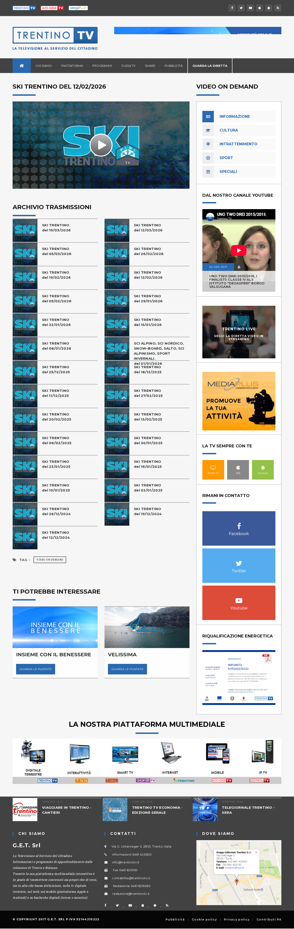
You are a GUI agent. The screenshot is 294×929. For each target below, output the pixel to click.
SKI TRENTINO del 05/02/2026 (56, 298)
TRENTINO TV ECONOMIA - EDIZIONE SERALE (157, 810)
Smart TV (213, 467)
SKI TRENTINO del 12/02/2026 (148, 275)
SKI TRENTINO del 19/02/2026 (56, 275)
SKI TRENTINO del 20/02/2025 (56, 416)
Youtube (239, 598)
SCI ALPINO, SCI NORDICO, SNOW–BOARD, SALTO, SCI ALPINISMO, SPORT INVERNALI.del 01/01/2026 (159, 353)
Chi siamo (44, 65)
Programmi (102, 65)
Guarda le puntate (36, 669)
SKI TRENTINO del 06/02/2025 (56, 440)
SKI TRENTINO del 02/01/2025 (148, 487)
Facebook (239, 523)
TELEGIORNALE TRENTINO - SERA (248, 810)
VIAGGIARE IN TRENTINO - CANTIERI (66, 810)
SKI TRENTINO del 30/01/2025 (148, 440)
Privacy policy (236, 919)
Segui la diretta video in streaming (239, 337)
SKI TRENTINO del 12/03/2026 (148, 227)
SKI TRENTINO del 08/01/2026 (56, 346)
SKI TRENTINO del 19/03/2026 (56, 227)
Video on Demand (49, 559)
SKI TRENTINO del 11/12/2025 (55, 393)
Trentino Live (239, 329)
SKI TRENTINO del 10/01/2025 (56, 487)
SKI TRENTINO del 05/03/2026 (56, 251)
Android (263, 467)
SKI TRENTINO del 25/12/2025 (56, 369)
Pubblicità (174, 65)
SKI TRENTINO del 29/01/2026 (148, 298)
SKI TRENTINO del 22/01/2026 (56, 322)
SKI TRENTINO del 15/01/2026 (148, 322)
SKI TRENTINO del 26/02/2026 (149, 251)
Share (150, 65)
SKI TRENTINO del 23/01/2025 (56, 464)
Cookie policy (204, 919)
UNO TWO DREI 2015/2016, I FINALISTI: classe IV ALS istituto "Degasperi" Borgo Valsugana (237, 281)
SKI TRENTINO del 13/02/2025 (148, 416)
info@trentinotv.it (125, 862)
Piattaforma (72, 65)
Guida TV (128, 65)
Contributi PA (269, 919)
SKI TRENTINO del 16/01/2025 (148, 464)
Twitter (239, 560)
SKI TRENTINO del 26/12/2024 (56, 511)
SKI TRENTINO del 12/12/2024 (56, 535)
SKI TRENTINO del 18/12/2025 (147, 369)
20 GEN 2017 (218, 267)
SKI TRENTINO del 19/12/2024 (148, 511)
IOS (238, 467)
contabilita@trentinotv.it (131, 878)
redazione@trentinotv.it (131, 893)
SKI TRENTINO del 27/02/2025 (148, 393)
